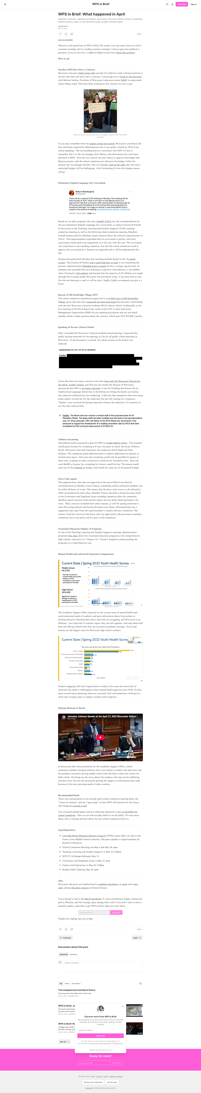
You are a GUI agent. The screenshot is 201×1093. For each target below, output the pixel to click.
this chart (73, 536)
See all (63, 1041)
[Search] (167, 4)
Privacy (99, 1076)
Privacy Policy (118, 1043)
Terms (105, 1076)
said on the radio (117, 165)
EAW (123, 80)
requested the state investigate (101, 302)
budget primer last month (102, 143)
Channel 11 (79, 467)
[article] (100, 994)
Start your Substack (94, 1082)
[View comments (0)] (66, 34)
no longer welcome (91, 388)
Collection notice (115, 1076)
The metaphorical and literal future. (77, 990)
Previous (67, 938)
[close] (123, 1006)
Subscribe (182, 4)
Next (135, 938)
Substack (88, 1088)
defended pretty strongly (94, 266)
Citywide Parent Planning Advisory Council (83, 836)
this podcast (82, 273)
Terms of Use (111, 1041)
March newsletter (93, 899)
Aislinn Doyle (63, 26)
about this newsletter (125, 52)
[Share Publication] (172, 4)
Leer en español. (65, 39)
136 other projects (80, 888)
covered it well (79, 806)
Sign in (194, 4)
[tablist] (68, 954)
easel (124, 884)
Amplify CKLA (103, 221)
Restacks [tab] (73, 954)
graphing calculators (108, 884)
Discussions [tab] (76, 983)
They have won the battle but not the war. (74, 993)
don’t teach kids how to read (104, 262)
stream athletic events (116, 443)
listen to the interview (131, 76)
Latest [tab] (67, 983)
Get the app (112, 1082)
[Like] (60, 34)
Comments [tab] (64, 954)
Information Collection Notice (100, 1043)
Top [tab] (61, 983)
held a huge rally (87, 73)
